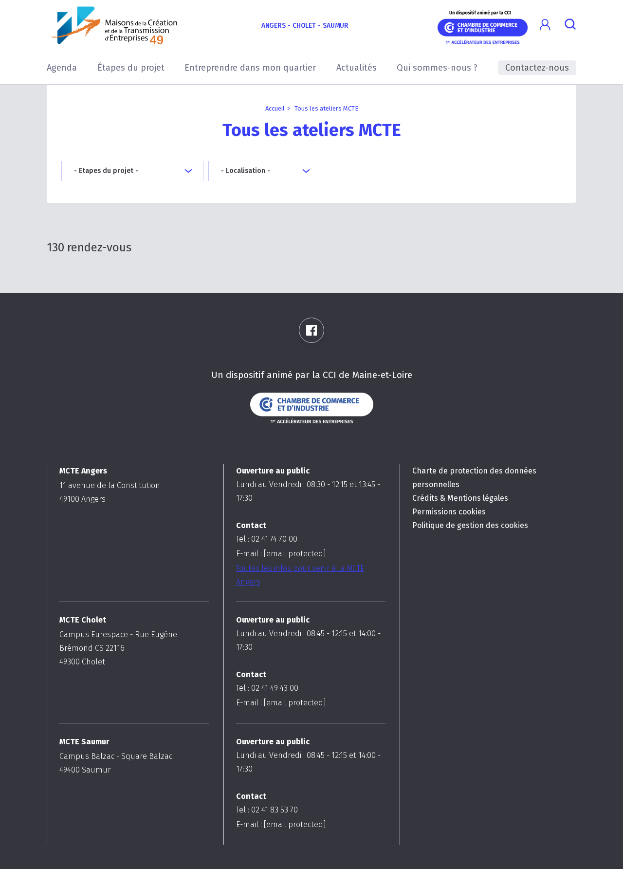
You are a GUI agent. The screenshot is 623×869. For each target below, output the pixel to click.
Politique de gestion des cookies (470, 525)
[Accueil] (114, 25)
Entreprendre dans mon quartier (250, 67)
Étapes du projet (131, 67)
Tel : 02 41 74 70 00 (266, 539)
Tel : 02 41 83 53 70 (267, 809)
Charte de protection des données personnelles (474, 477)
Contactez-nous (537, 67)
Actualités (356, 67)
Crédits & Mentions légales (460, 498)
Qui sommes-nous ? (437, 67)
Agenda (62, 67)
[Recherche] (570, 25)
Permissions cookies (449, 511)
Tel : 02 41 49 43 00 (267, 688)
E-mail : (281, 553)
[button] (545, 25)
